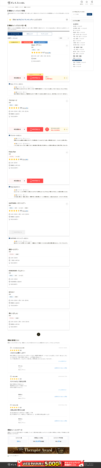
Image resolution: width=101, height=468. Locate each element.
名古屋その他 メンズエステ (79, 44)
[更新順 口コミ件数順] (63, 38)
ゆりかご (11, 292)
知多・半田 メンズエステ (78, 53)
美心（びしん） (14, 313)
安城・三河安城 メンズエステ (79, 62)
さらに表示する (62, 361)
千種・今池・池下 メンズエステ (80, 36)
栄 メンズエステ (76, 30)
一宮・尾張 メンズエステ (78, 49)
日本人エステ (30, 33)
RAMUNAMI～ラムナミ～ (17, 271)
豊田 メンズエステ (77, 64)
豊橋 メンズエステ (77, 60)
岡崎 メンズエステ (77, 58)
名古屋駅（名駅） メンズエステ (80, 28)
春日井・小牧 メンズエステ (79, 51)
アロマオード (13, 100)
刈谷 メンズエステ (77, 66)
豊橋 (32, 47)
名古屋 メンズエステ (77, 26)
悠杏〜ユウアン (14, 249)
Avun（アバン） (36, 45)
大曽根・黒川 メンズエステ (79, 42)
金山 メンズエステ (77, 40)
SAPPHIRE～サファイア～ (17, 203)
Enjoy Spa (12, 152)
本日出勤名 (17, 78)
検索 (90, 14)
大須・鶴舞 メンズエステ (78, 38)
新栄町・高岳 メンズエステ (79, 32)
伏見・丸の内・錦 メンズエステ (80, 34)
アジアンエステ (44, 33)
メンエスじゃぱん (11, 7)
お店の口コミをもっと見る (61, 367)
